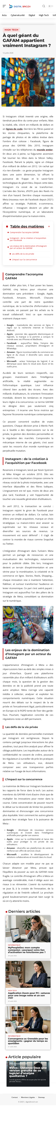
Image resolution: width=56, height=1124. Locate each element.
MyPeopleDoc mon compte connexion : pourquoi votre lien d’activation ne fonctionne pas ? (27, 950)
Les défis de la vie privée (23, 254)
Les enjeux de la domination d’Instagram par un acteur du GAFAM (28, 247)
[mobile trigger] (5, 6)
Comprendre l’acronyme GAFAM (24, 232)
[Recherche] (44, 6)
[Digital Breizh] (19, 6)
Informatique (14, 945)
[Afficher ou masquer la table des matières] (47, 226)
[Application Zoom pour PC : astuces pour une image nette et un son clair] (28, 974)
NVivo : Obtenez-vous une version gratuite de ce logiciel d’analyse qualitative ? (28, 1072)
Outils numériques (18, 1064)
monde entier (45, 149)
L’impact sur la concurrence (24, 259)
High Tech (11, 30)
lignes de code (14, 128)
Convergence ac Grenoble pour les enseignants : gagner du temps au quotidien (28, 1041)
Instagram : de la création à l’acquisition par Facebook (28, 239)
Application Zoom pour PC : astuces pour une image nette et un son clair (29, 995)
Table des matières (27, 226)
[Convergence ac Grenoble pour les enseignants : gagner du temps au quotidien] (28, 1019)
